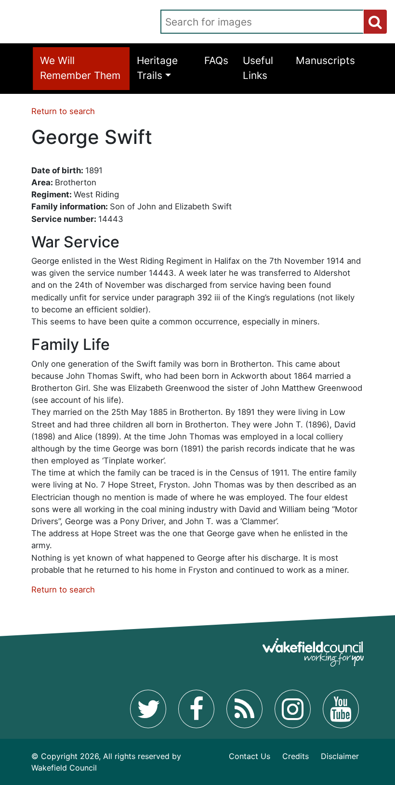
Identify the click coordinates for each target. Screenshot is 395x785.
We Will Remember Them (80, 67)
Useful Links (258, 67)
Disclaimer (340, 756)
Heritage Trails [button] (157, 67)
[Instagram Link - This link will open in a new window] (293, 709)
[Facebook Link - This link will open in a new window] (196, 709)
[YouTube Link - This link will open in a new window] (341, 709)
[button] (375, 22)
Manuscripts (325, 60)
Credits (295, 756)
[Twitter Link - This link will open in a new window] (148, 709)
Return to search (63, 111)
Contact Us (249, 756)
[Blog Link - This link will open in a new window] (244, 709)
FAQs (216, 60)
